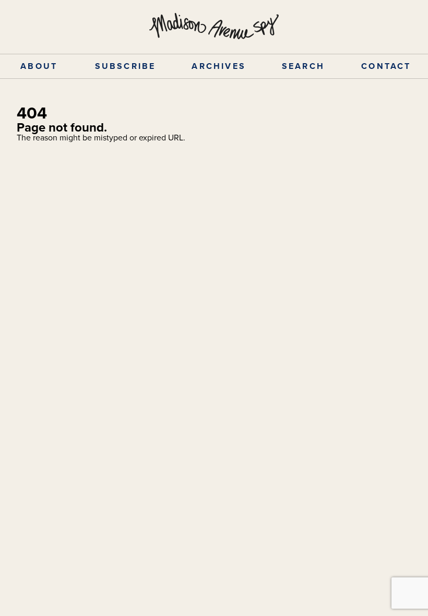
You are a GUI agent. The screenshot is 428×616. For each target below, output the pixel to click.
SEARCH (303, 66)
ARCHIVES (219, 66)
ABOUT (38, 66)
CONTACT (386, 66)
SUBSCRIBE (125, 66)
